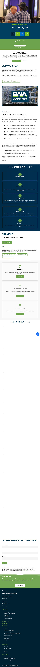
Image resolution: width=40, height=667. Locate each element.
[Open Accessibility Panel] (37, 334)
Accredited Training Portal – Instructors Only (11, 632)
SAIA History (6, 612)
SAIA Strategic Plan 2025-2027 (9, 613)
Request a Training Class (8, 635)
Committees (6, 649)
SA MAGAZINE (5, 625)
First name (4, 550)
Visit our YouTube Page (8, 618)
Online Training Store (7, 638)
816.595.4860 (4, 598)
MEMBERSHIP (5, 654)
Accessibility (4, 601)
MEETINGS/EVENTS (6, 621)
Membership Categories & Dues (9, 658)
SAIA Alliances (6, 615)
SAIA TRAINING (5, 628)
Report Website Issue (5, 603)
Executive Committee (7, 648)
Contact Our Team (7, 616)
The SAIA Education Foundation (9, 636)
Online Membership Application (9, 660)
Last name (4, 556)
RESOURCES (4, 623)
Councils (5, 651)
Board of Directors (7, 646)
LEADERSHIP (5, 644)
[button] (38, 1)
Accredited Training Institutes (9, 630)
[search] (36, 1)
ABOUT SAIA (5, 609)
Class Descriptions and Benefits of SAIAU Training (12, 633)
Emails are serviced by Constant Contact (28, 570)
